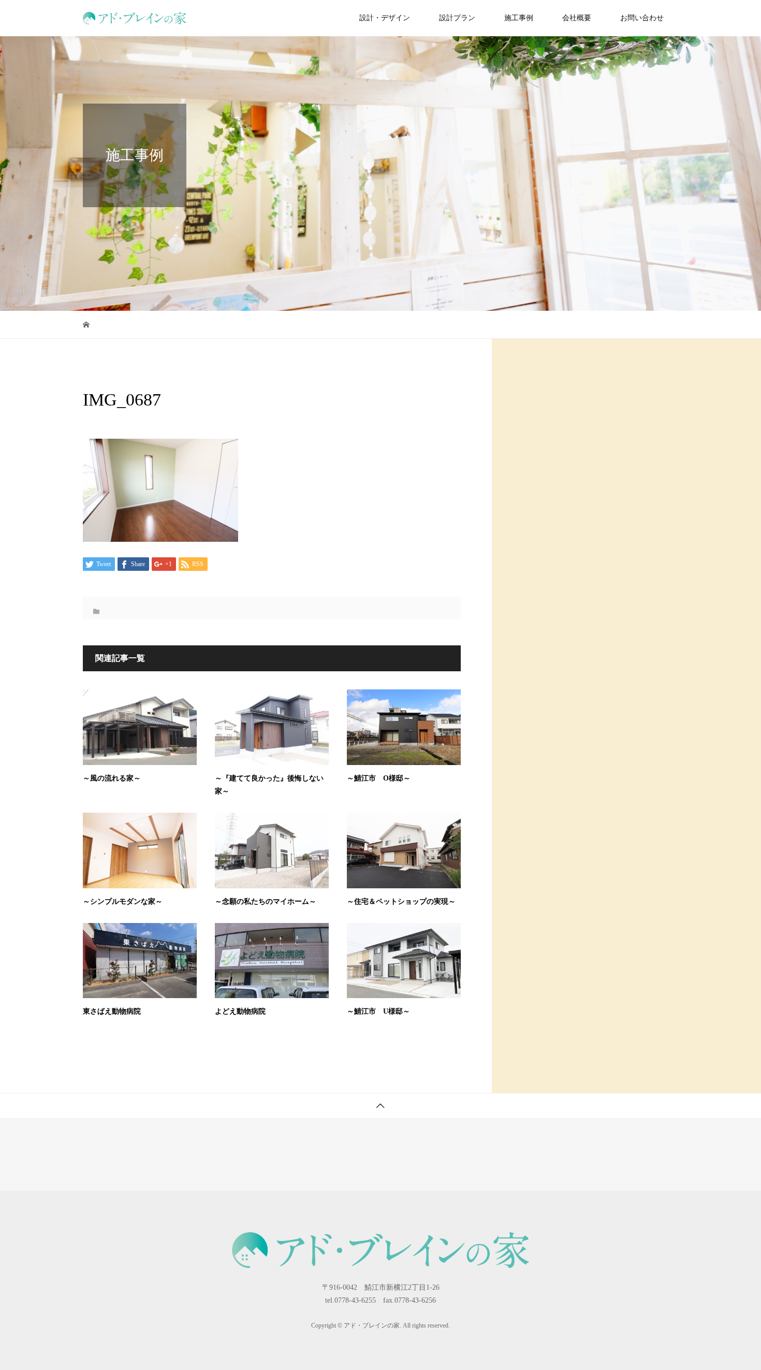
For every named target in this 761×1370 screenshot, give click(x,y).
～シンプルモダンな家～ (123, 901)
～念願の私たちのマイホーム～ (265, 901)
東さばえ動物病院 (112, 1011)
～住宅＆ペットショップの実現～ (401, 901)
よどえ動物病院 (240, 1011)
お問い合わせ (642, 18)
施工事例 (518, 18)
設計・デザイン (384, 18)
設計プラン (457, 18)
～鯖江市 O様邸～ (379, 778)
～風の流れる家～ (112, 778)
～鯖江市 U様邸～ (378, 1011)
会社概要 (576, 18)
